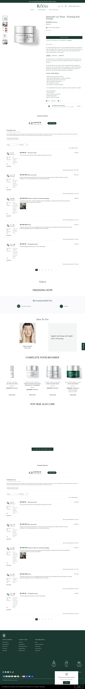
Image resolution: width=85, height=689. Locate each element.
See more (8, 166)
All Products (4, 650)
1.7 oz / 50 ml (73, 390)
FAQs (36, 642)
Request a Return (22, 648)
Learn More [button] (42, 686)
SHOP (32, 9)
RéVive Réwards (5, 644)
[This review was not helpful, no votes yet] (77, 170)
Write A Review (52, 123)
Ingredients (61, 55)
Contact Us (21, 642)
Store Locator (4, 646)
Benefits (48, 55)
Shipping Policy (22, 644)
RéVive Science (5, 642)
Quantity (49, 30)
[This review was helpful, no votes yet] (74, 170)
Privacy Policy (37, 646)
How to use (54, 55)
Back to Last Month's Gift (43, 449)
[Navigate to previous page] (33, 270)
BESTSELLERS (42, 9)
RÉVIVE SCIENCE (54, 9)
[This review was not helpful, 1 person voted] (77, 220)
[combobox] (11, 145)
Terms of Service (38, 648)
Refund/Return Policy (23, 646)
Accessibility (37, 650)
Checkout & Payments (39, 644)
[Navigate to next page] (51, 270)
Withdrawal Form (22, 650)
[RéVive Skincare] (42, 6)
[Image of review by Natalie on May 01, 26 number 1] (23, 206)
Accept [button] (78, 686)
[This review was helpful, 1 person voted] (74, 220)
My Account (4, 648)
